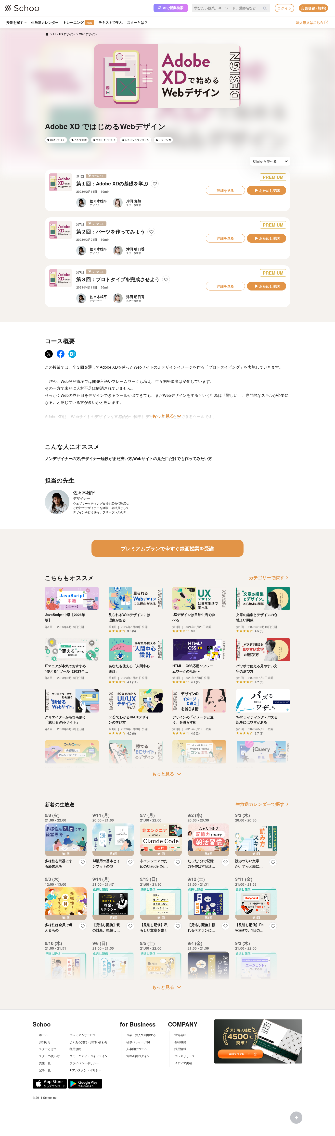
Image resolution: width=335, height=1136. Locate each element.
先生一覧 (45, 1063)
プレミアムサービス (82, 1035)
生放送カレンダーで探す (263, 804)
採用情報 (180, 1049)
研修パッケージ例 (138, 1042)
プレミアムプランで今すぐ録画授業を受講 (167, 548)
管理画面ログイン (138, 1056)
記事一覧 (45, 1070)
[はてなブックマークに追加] (72, 354)
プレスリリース (184, 1056)
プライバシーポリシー (84, 1063)
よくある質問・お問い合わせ (88, 1042)
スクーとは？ (137, 22)
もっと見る (167, 416)
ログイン (284, 8)
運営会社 (180, 1035)
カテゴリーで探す (269, 577)
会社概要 (180, 1042)
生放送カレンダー (45, 22)
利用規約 (75, 1049)
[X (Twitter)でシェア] (49, 354)
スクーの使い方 (49, 1056)
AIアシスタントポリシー (85, 1070)
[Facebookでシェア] (60, 354)
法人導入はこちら (309, 22)
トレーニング (77, 22)
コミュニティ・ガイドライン (88, 1056)
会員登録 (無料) (313, 8)
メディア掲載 (183, 1063)
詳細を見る (225, 190)
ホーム (43, 1035)
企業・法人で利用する (141, 1035)
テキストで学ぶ (111, 22)
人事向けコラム (136, 1049)
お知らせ (45, 1042)
